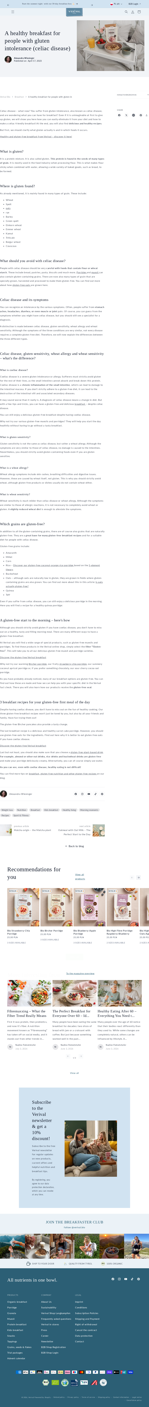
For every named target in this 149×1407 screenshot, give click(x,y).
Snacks (11, 1335)
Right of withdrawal (86, 1324)
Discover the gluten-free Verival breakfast (23, 657)
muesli (95, 272)
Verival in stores (50, 1324)
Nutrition (21, 810)
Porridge (82, 272)
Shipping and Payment (87, 1318)
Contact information (121, 1397)
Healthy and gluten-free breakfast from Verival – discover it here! (36, 136)
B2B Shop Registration (53, 1347)
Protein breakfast (16, 1324)
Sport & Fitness (21, 815)
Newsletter (47, 1341)
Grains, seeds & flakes (19, 1347)
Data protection (84, 1335)
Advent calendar (16, 1358)
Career (45, 1335)
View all (74, 957)
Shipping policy (104, 1397)
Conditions (81, 1307)
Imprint (79, 1301)
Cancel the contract (86, 1330)
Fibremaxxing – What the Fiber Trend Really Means (26, 1013)
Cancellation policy (134, 1400)
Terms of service (88, 1397)
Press (44, 1330)
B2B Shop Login (49, 1352)
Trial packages (15, 1352)
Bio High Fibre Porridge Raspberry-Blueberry (120, 932)
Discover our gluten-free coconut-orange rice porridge (43, 565)
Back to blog (76, 846)
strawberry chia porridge (73, 663)
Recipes (5, 815)
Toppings (12, 1341)
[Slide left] (132, 877)
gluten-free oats (22, 285)
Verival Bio (5, 97)
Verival (31, 1397)
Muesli (11, 1318)
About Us (46, 1301)
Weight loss (7, 810)
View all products (80, 876)
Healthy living (69, 810)
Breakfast (19, 97)
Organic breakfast (17, 1301)
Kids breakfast (51, 810)
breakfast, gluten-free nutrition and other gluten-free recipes (63, 773)
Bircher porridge (38, 663)
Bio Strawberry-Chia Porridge (18, 932)
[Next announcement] (92, 5)
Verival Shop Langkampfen (55, 1313)
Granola (11, 1313)
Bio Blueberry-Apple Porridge (84, 932)
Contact (79, 1341)
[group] (12, 1246)
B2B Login (133, 4)
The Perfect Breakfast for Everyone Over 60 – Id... (72, 1013)
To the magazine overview (80, 973)
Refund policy (59, 1397)
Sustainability (48, 1307)
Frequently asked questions (56, 1318)
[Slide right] (138, 877)
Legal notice (137, 1397)
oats (8, 208)
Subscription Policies (86, 1313)
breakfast (80, 403)
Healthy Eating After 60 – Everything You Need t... (117, 1013)
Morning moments (89, 810)
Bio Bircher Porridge (51, 930)
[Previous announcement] (8, 5)
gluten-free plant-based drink (87, 752)
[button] (13, 12)
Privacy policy (73, 1397)
